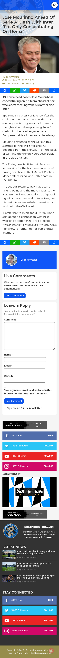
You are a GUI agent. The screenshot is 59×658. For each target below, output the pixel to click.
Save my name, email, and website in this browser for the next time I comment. (27, 392)
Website (8, 376)
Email (8, 366)
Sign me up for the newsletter (23, 408)
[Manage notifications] (51, 650)
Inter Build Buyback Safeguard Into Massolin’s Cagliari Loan (36, 552)
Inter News (38, 424)
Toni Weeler (12, 77)
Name (8, 355)
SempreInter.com (39, 526)
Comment (10, 320)
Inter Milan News (37, 513)
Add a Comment (15, 296)
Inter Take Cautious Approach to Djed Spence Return (34, 564)
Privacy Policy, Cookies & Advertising (34, 653)
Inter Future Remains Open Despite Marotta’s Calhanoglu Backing (36, 577)
